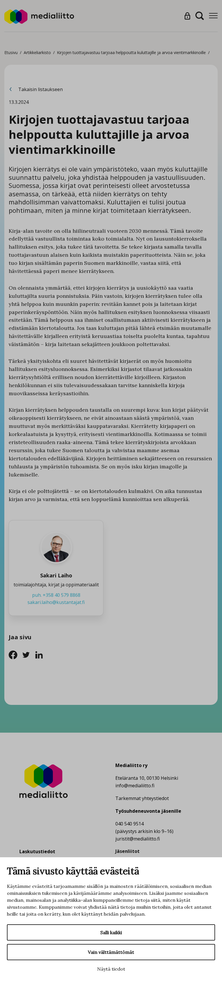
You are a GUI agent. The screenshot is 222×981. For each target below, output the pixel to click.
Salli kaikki (111, 932)
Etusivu (11, 52)
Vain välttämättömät (111, 952)
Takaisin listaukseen (40, 89)
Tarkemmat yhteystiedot (142, 798)
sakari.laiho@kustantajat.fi (56, 602)
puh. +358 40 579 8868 (56, 595)
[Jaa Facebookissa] (15, 654)
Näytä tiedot (111, 969)
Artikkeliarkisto (37, 52)
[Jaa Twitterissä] (28, 654)
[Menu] (213, 16)
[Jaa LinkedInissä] (41, 654)
